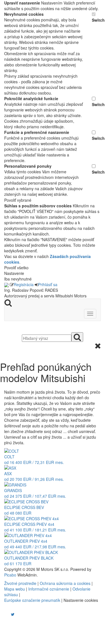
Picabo (10, 575)
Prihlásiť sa (47, 284)
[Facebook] (4, 614)
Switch (96, 20)
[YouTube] (7, 614)
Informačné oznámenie (48, 589)
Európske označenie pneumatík (32, 600)
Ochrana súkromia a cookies (65, 583)
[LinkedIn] (16, 614)
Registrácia (24, 284)
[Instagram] (9, 614)
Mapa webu (14, 589)
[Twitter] (13, 614)
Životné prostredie (20, 583)
